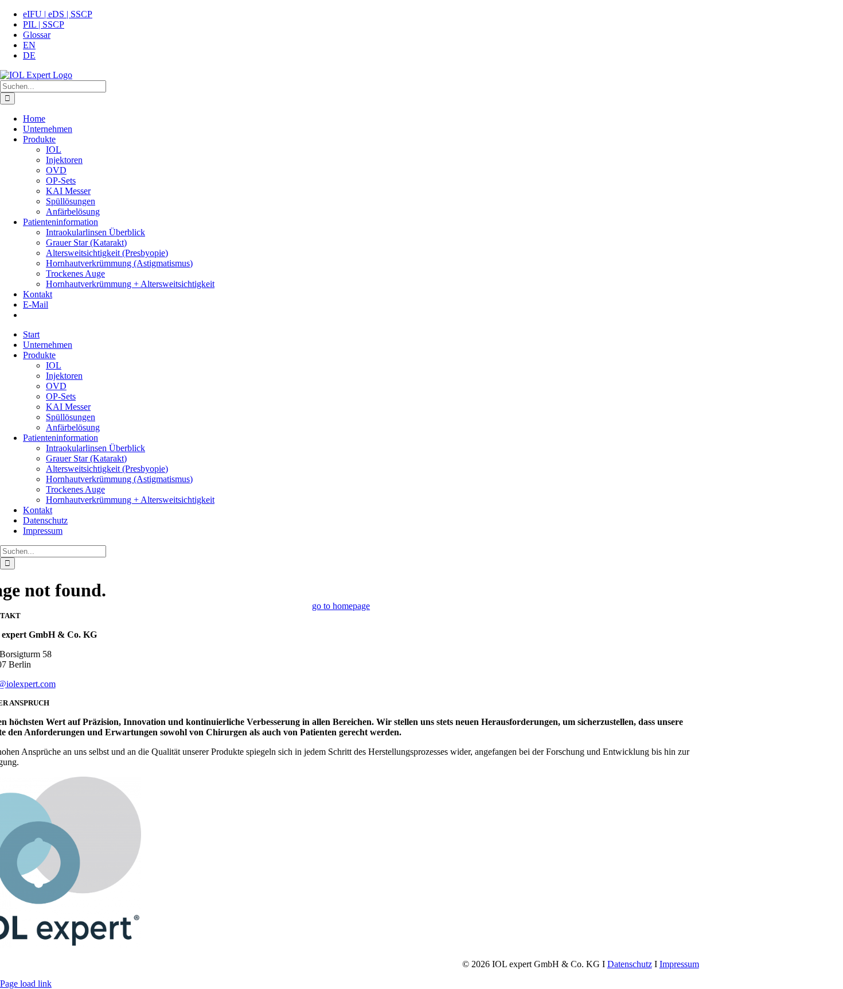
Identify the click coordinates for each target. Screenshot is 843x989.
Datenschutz (629, 964)
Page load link (26, 983)
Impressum (679, 964)
